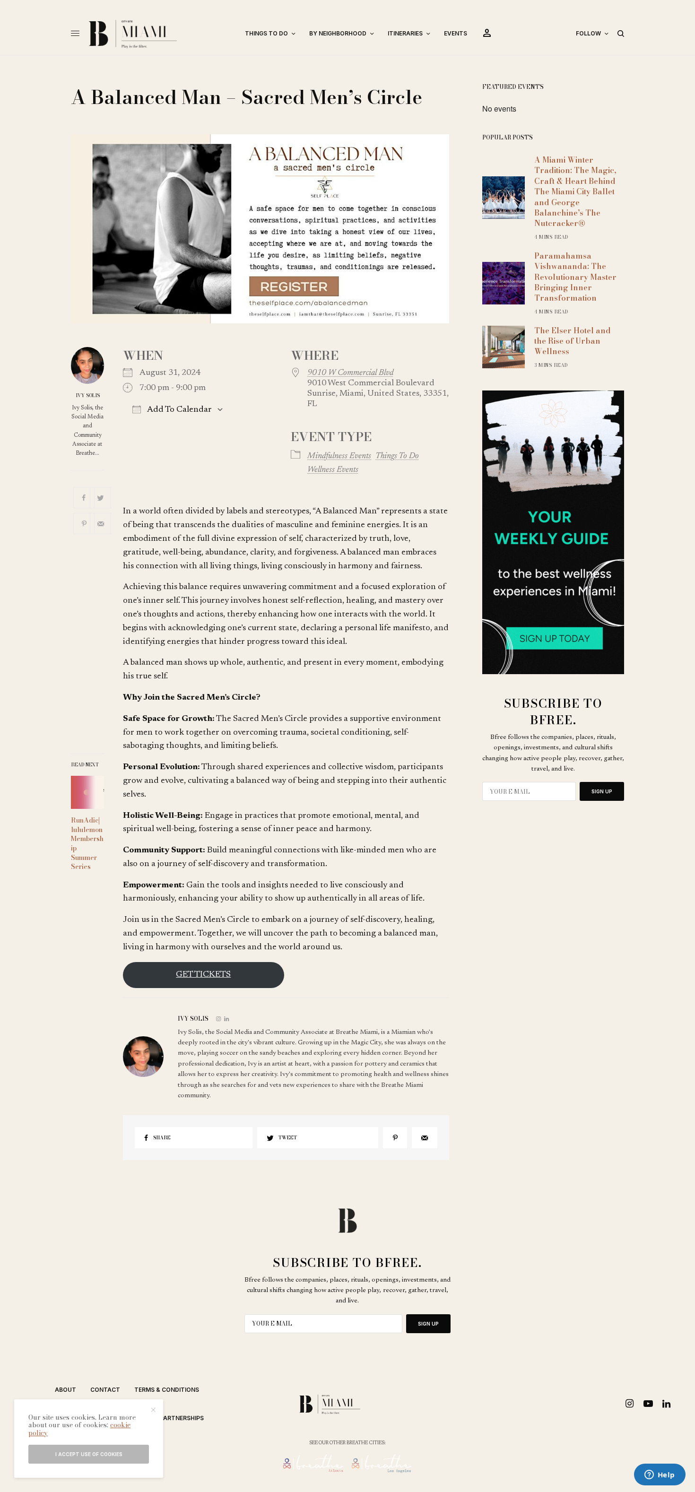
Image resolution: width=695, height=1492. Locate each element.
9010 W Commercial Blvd (350, 373)
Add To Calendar (179, 410)
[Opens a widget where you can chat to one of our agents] (660, 1475)
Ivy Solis (88, 395)
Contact (105, 1389)
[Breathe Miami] (158, 34)
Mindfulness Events (339, 456)
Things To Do (397, 456)
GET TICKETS (203, 975)
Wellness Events (332, 470)
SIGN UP (601, 791)
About (65, 1389)
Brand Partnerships (171, 1418)
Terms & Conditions (166, 1389)
